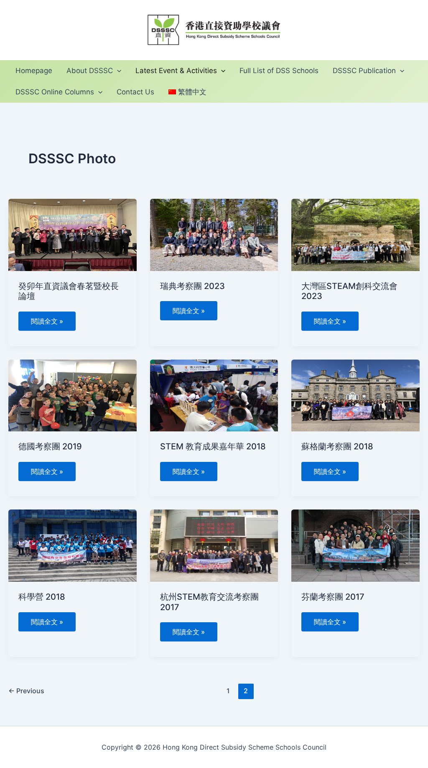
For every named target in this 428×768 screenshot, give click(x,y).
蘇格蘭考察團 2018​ (337, 446)
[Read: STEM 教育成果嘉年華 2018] (214, 394)
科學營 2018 (41, 597)
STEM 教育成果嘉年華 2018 (213, 446)
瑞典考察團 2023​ (192, 286)
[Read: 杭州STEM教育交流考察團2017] (214, 545)
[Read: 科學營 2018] (72, 545)
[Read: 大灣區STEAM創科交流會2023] (355, 234)
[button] (117, 70)
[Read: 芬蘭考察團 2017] (355, 545)
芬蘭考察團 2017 (332, 597)
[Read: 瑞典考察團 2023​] (214, 234)
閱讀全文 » (47, 318)
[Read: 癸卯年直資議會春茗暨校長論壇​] (72, 234)
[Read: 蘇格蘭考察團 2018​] (355, 394)
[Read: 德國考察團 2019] (72, 394)
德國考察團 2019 (50, 446)
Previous (26, 691)
